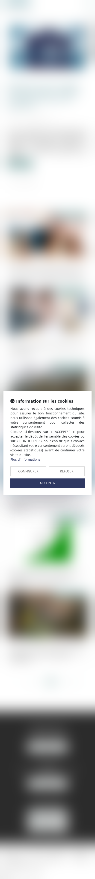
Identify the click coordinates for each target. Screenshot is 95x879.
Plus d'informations (25, 459)
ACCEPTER (47, 483)
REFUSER (67, 471)
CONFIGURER (28, 471)
